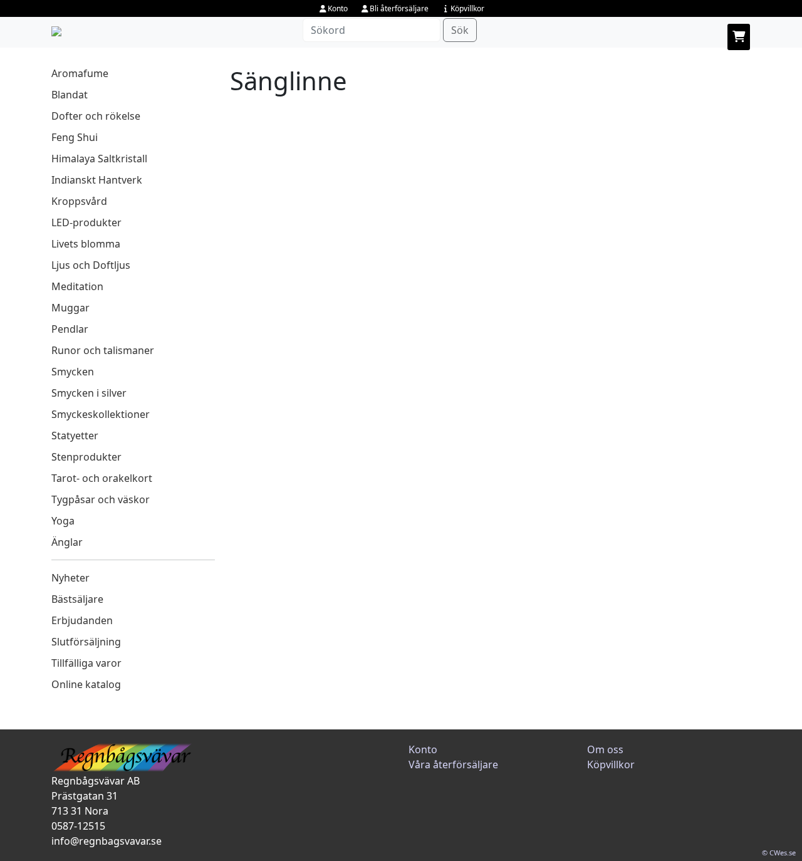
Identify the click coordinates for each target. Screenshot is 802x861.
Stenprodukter (86, 457)
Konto (338, 8)
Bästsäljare (77, 599)
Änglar (67, 542)
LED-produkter (86, 222)
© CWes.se (779, 852)
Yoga (63, 521)
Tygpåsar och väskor (100, 499)
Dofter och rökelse (95, 116)
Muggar (70, 308)
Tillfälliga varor (86, 663)
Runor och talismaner (102, 350)
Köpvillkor (467, 8)
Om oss (605, 749)
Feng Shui (74, 137)
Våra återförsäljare (453, 764)
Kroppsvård (79, 201)
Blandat (69, 95)
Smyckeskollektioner (100, 414)
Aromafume (79, 73)
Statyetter (74, 435)
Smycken (72, 371)
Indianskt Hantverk (96, 180)
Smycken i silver (89, 393)
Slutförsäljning (86, 642)
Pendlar (69, 329)
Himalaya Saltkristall (99, 158)
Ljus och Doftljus (90, 265)
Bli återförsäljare (399, 8)
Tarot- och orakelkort (101, 478)
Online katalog (86, 684)
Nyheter (70, 578)
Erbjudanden (82, 620)
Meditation (77, 286)
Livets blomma (85, 244)
